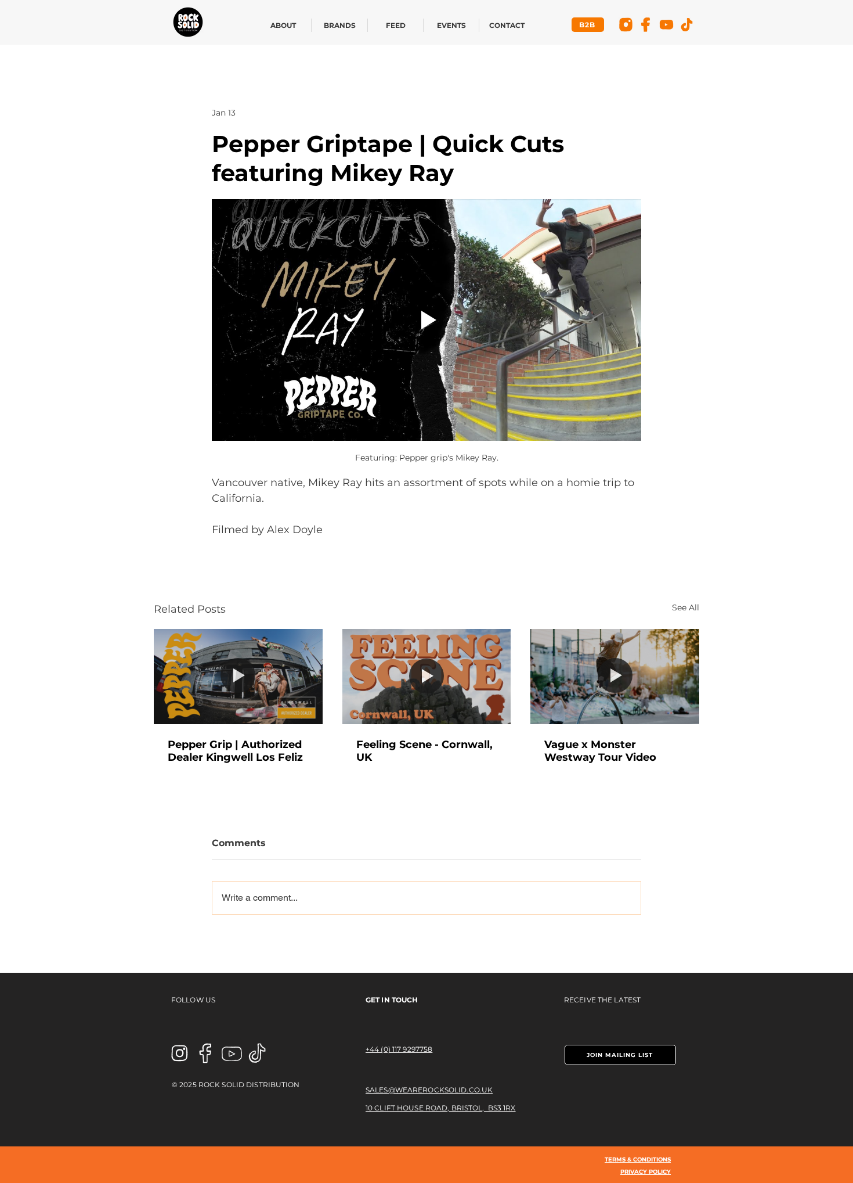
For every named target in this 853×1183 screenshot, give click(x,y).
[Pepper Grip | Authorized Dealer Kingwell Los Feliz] (238, 676)
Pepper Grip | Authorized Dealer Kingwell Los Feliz (235, 751)
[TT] (686, 24)
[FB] (646, 24)
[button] (620, 1055)
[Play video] (426, 320)
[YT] (666, 24)
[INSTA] (179, 1053)
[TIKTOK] (258, 1053)
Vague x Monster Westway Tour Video (600, 751)
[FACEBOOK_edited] (206, 1053)
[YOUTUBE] (232, 1053)
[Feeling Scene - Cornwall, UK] (426, 676)
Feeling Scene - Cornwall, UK (424, 751)
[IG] (626, 24)
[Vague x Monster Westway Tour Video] (614, 676)
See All (685, 607)
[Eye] (188, 22)
